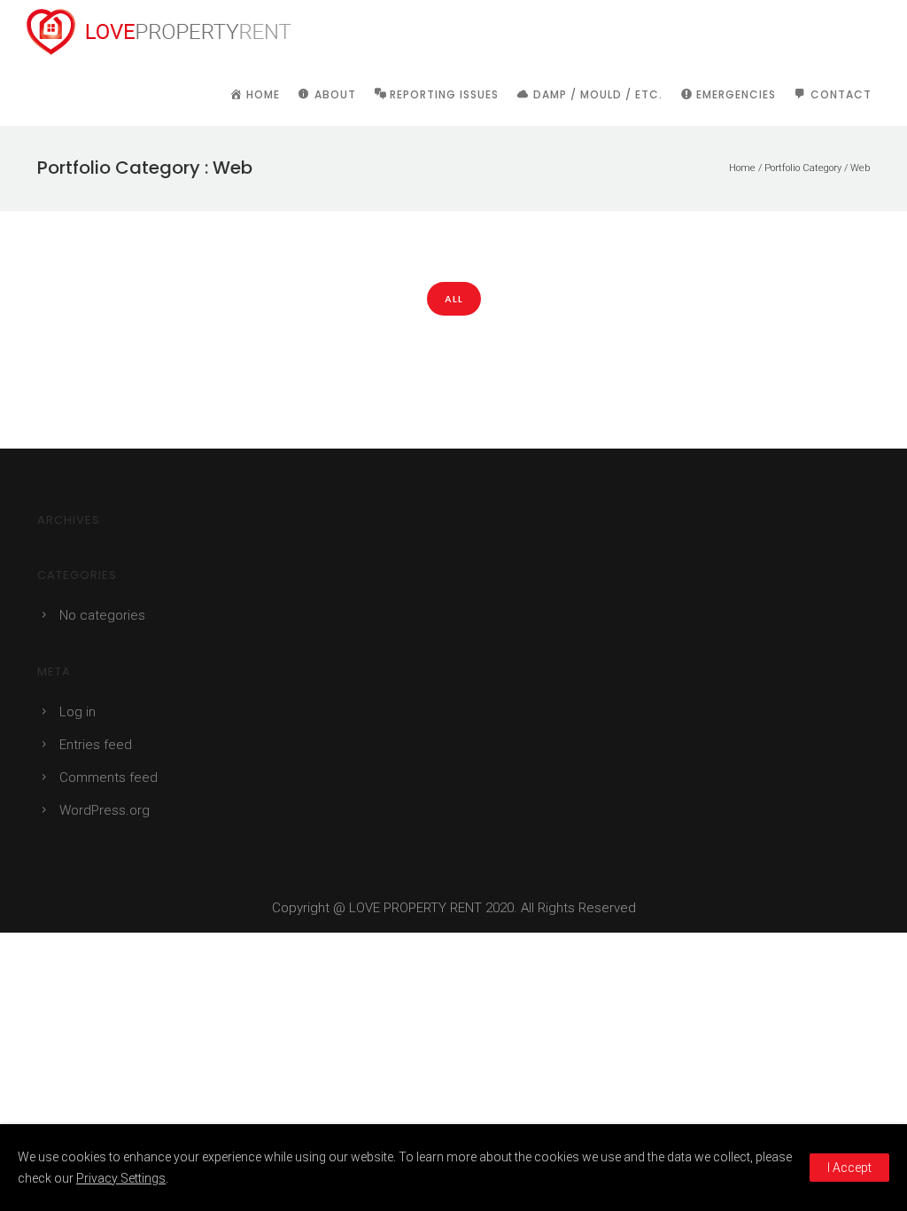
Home (742, 168)
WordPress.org (104, 810)
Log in (77, 712)
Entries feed (95, 745)
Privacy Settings (121, 1178)
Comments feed (108, 777)
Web (860, 168)
